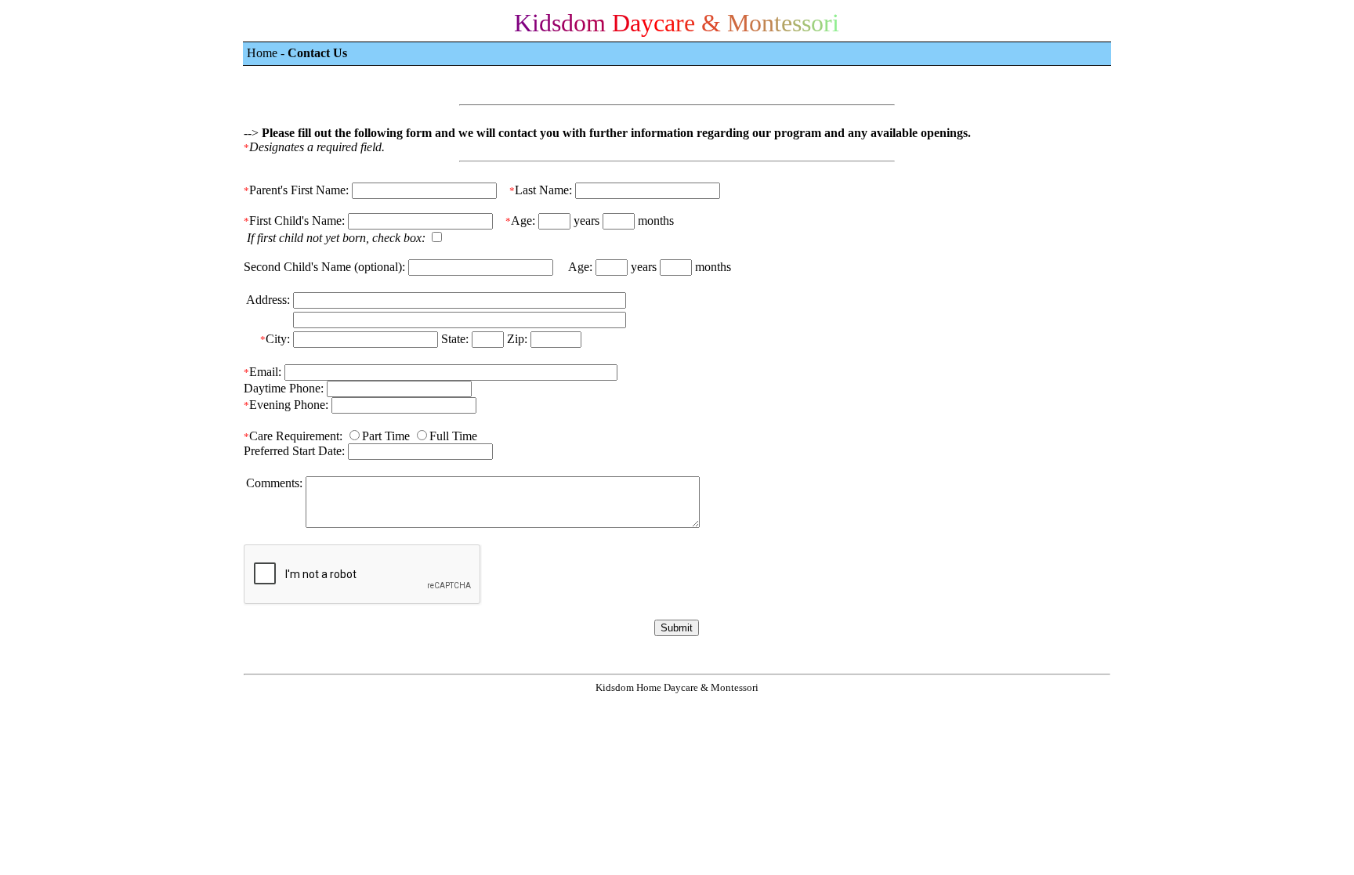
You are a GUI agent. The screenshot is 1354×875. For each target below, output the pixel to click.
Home (262, 53)
